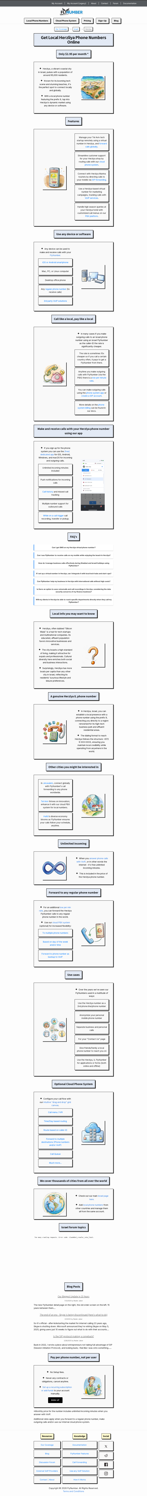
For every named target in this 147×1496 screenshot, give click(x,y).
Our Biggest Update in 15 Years (73, 1296)
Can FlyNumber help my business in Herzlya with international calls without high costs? (73, 581)
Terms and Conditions (73, 1491)
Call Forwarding (79, 1462)
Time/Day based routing (55, 1121)
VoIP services (91, 198)
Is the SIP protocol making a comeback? (73, 1336)
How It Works (80, 1480)
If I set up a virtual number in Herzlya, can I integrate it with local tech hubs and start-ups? (73, 573)
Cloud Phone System (66, 20)
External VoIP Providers (47, 1471)
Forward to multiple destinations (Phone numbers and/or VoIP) (55, 1142)
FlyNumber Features (79, 1453)
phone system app (95, 393)
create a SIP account (91, 396)
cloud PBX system (61, 922)
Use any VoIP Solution (80, 1471)
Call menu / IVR (55, 1112)
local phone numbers (93, 1205)
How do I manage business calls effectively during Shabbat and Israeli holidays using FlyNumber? (73, 564)
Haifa (46, 816)
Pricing (87, 20)
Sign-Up (102, 20)
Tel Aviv (44, 801)
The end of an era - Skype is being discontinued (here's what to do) (73, 1314)
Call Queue (55, 1154)
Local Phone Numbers (37, 20)
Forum (115, 3)
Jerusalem (48, 783)
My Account (57, 3)
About (93, 3)
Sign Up (55, 1400)
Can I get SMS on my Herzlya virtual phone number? (74, 547)
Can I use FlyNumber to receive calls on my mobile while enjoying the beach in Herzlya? (74, 555)
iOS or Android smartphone (55, 262)
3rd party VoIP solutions (55, 301)
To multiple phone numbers (55, 933)
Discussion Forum (47, 1462)
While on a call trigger (53, 515)
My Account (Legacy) (76, 3)
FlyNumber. (55, 255)
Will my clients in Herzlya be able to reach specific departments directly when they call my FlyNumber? (74, 600)
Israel (76, 29)
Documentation (129, 3)
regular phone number (55, 289)
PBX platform (91, 216)
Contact (104, 3)
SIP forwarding (99, 180)
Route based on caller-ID (55, 1130)
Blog (116, 20)
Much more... (55, 1163)
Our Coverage (61, 29)
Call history (47, 491)
